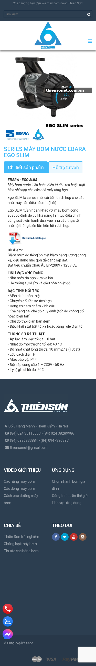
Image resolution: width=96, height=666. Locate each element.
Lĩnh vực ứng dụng (66, 503)
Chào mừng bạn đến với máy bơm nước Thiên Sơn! (48, 3)
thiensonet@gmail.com (29, 448)
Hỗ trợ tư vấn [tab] (65, 167)
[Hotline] (8, 609)
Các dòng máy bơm (19, 489)
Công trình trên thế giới (70, 496)
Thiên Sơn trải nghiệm (21, 537)
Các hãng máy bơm (19, 481)
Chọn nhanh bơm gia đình (68, 485)
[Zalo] (8, 621)
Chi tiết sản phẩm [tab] (26, 167)
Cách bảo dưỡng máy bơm (21, 499)
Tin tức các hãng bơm (21, 551)
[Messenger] (8, 634)
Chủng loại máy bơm (20, 544)
